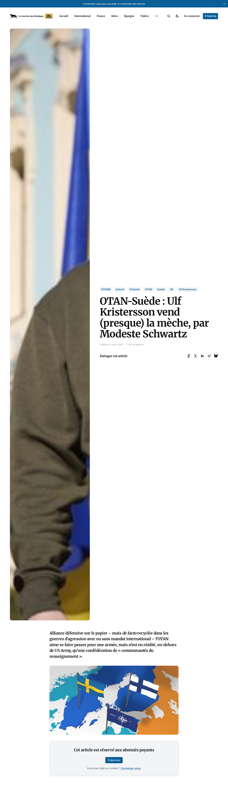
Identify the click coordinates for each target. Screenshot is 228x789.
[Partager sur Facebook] (189, 356)
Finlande (135, 289)
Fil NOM (105, 289)
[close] (224, 3)
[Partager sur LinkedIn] (202, 356)
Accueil (63, 16)
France (101, 16)
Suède (161, 289)
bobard (120, 289)
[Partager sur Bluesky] (216, 356)
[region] (156, 16)
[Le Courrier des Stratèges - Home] (31, 16)
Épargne (129, 16)
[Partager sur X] (195, 356)
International (82, 16)
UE (171, 289)
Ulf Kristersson (188, 289)
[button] (168, 16)
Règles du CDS (157, 23)
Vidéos (145, 16)
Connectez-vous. (131, 768)
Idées (114, 16)
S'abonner (114, 760)
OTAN (148, 289)
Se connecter (192, 16)
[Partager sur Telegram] (209, 356)
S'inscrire (210, 16)
